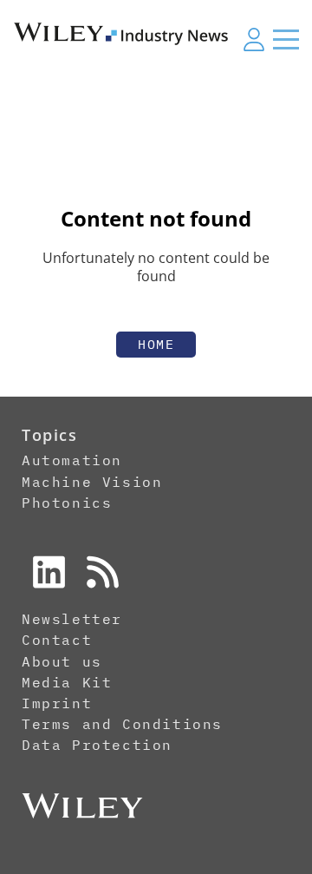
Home (156, 344)
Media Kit (67, 682)
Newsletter (72, 619)
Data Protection (97, 744)
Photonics (67, 502)
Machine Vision (92, 481)
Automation (72, 460)
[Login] (254, 39)
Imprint (57, 703)
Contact (57, 639)
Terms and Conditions (122, 724)
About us (62, 661)
